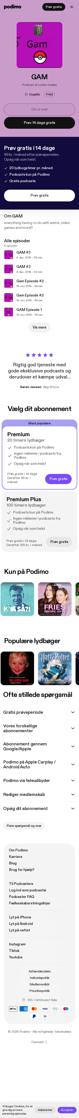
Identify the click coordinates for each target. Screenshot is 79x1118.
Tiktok (14, 950)
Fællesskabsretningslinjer (29, 903)
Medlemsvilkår (40, 984)
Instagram (17, 944)
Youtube (15, 957)
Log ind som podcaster (28, 890)
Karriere (15, 856)
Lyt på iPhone (20, 917)
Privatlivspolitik (39, 991)
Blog (13, 863)
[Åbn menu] (71, 7)
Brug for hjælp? (21, 869)
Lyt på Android (21, 923)
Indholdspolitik (39, 978)
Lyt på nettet (19, 930)
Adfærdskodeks (40, 971)
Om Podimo (18, 850)
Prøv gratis (54, 7)
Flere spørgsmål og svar (24, 826)
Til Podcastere (21, 883)
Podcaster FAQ (21, 896)
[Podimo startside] (12, 7)
